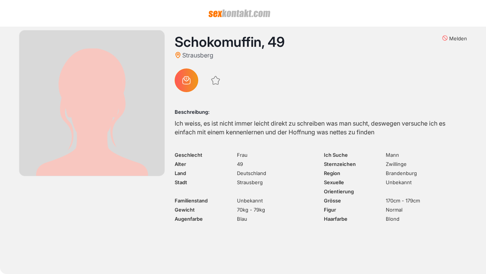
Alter (180, 164)
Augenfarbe (189, 219)
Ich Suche (336, 155)
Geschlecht (188, 155)
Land (180, 173)
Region (332, 173)
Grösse (332, 201)
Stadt (181, 182)
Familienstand (191, 201)
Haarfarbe (335, 219)
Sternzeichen (340, 164)
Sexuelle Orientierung (339, 186)
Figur (330, 210)
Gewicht (185, 210)
